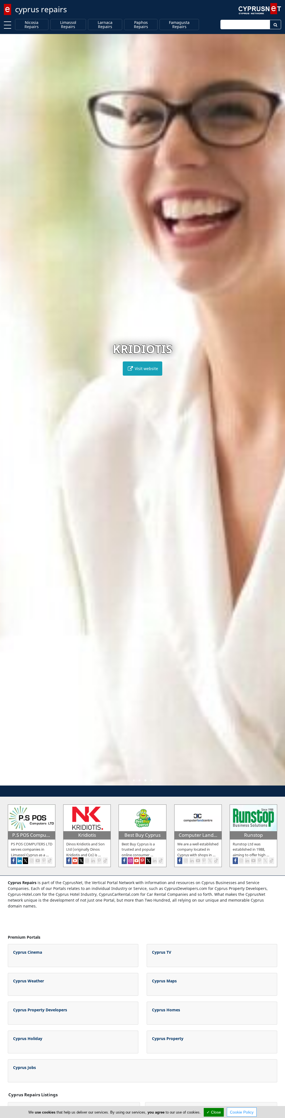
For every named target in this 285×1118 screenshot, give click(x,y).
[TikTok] (49, 860)
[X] (25, 860)
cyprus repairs (41, 9)
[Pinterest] (43, 860)
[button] (134, 780)
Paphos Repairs (141, 24)
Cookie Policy (242, 1112)
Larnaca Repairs (105, 24)
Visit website (146, 368)
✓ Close (214, 1112)
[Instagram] (31, 860)
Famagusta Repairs (179, 24)
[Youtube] (37, 860)
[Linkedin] (19, 860)
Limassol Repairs (68, 24)
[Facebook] (13, 860)
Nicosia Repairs (31, 24)
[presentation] (9, 413)
